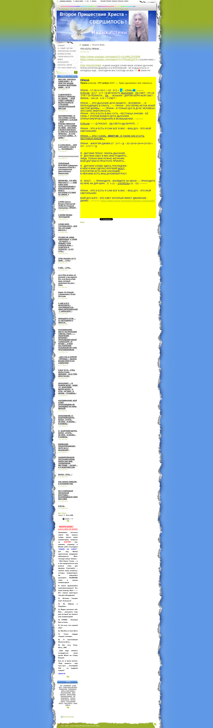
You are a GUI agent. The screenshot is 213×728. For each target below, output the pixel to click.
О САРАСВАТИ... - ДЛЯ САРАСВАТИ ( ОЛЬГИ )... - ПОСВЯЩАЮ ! (67, 147)
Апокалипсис (72, 689)
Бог (61, 685)
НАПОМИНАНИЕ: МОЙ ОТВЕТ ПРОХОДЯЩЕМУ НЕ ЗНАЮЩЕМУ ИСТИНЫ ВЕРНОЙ (67, 404)
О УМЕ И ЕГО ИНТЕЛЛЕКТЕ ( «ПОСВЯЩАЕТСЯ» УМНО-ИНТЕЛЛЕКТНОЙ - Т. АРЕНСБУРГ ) (68, 307)
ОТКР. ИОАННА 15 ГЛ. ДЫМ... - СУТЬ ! (67, 259)
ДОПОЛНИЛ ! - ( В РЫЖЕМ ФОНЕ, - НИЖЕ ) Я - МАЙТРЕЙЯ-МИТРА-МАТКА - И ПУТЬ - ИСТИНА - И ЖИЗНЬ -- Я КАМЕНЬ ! (68, 388)
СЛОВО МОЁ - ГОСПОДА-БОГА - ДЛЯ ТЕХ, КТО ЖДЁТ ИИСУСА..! (67, 227)
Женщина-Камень (66, 696)
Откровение (67, 685)
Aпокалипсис (65, 698)
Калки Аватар (65, 699)
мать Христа (68, 703)
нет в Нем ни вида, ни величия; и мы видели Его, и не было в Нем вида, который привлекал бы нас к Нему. (67, 280)
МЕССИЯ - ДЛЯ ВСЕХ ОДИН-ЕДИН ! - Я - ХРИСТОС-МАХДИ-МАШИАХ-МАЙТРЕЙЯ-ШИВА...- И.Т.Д (67, 83)
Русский (103, 1)
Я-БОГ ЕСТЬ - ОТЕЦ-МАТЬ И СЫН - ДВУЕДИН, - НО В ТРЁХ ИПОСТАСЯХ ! (67, 373)
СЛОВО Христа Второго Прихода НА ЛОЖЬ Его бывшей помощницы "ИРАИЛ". (67, 205)
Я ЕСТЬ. (61, 506)
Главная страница (65, 1)
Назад (82, 222)
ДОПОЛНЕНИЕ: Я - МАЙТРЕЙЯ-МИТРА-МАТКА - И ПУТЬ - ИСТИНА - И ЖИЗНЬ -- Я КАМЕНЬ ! (67, 420)
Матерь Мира (71, 694)
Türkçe (126, 1)
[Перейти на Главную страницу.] (97, 5)
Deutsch (114, 1)
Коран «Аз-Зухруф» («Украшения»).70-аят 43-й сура (67, 294)
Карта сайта (79, 1)
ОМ (74, 696)
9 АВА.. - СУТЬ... (64, 268)
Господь (72, 698)
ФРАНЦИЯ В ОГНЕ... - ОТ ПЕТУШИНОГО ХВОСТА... (67, 321)
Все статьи (62, 513)
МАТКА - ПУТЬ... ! (65, 474)
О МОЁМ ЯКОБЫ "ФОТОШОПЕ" (65, 216)
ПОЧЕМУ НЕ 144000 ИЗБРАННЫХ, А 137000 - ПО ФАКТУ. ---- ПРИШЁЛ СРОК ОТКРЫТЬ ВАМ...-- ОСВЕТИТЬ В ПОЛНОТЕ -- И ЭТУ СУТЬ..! (67, 244)
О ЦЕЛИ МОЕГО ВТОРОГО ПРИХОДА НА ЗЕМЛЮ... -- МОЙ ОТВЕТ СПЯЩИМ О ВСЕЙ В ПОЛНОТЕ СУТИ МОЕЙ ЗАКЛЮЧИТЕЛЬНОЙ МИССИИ (66, 101)
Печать (94, 1)
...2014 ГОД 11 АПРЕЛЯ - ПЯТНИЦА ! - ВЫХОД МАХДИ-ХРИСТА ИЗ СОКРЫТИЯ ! (67, 360)
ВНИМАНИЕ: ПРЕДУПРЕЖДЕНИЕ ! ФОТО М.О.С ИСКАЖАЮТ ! (67, 447)
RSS (88, 1)
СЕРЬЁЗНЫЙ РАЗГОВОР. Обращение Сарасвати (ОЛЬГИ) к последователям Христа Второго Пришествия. (68, 168)
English (108, 1)
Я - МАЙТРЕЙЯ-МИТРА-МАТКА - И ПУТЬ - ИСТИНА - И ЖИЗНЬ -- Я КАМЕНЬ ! (67, 434)
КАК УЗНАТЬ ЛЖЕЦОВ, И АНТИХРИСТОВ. (67, 483)
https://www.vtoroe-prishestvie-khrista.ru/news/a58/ (128, 200)
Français (120, 1)
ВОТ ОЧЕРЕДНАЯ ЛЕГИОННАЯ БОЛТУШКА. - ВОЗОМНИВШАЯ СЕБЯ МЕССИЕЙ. (68, 495)
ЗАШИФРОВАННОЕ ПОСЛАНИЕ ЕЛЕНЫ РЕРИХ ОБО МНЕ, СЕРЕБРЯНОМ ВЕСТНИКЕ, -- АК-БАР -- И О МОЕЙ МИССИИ (68, 462)
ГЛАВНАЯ (85, 45)
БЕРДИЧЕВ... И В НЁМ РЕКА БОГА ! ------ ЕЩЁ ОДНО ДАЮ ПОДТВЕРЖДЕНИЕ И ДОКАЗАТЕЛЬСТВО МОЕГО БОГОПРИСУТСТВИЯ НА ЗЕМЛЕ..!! (67, 187)
